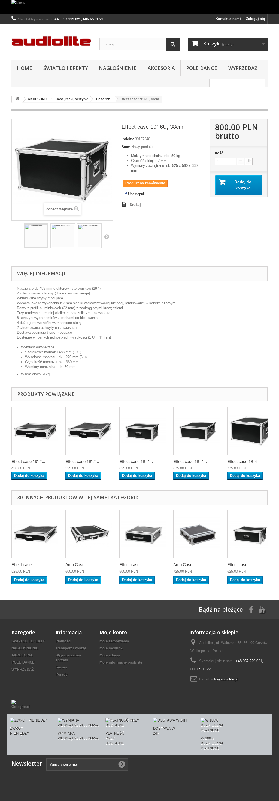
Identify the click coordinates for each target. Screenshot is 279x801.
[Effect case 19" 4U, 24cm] (143, 431)
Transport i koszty (71, 648)
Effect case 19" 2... (28, 461)
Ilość (219, 153)
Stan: (126, 147)
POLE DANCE (201, 68)
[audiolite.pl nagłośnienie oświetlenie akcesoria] (51, 41)
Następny (106, 236)
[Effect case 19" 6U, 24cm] (251, 431)
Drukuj (135, 205)
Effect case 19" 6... (244, 461)
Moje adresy (109, 655)
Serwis (61, 667)
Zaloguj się (255, 19)
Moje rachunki (111, 648)
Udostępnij (136, 194)
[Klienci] (139, 7)
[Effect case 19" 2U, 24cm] (35, 431)
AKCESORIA (161, 68)
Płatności (63, 641)
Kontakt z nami (228, 19)
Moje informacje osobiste (120, 662)
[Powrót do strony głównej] (17, 99)
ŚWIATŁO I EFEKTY (65, 68)
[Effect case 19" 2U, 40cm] (89, 431)
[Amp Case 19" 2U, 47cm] (89, 534)
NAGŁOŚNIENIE (118, 68)
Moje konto (113, 632)
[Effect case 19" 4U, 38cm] (197, 431)
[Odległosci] (22, 704)
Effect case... (23, 564)
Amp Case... (76, 564)
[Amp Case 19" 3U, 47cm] (197, 534)
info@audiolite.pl (224, 679)
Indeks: (128, 139)
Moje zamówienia (114, 641)
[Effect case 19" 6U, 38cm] (36, 236)
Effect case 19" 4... (136, 461)
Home (24, 68)
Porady (62, 674)
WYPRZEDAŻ (242, 68)
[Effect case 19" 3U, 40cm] (143, 534)
